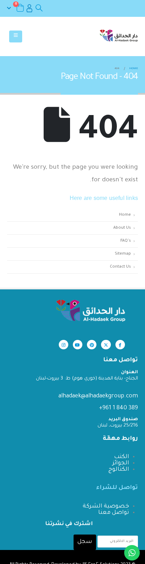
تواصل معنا (113, 513)
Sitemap (123, 254)
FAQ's (125, 241)
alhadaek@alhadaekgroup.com (98, 396)
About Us (122, 228)
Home (125, 215)
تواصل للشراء (117, 488)
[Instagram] (63, 344)
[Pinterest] (91, 344)
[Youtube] (77, 344)
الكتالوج (118, 469)
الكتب (121, 457)
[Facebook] (120, 344)
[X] (106, 344)
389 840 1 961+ (118, 408)
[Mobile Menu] (15, 36)
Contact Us (120, 267)
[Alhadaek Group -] (118, 36)
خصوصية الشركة (106, 506)
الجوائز (120, 463)
